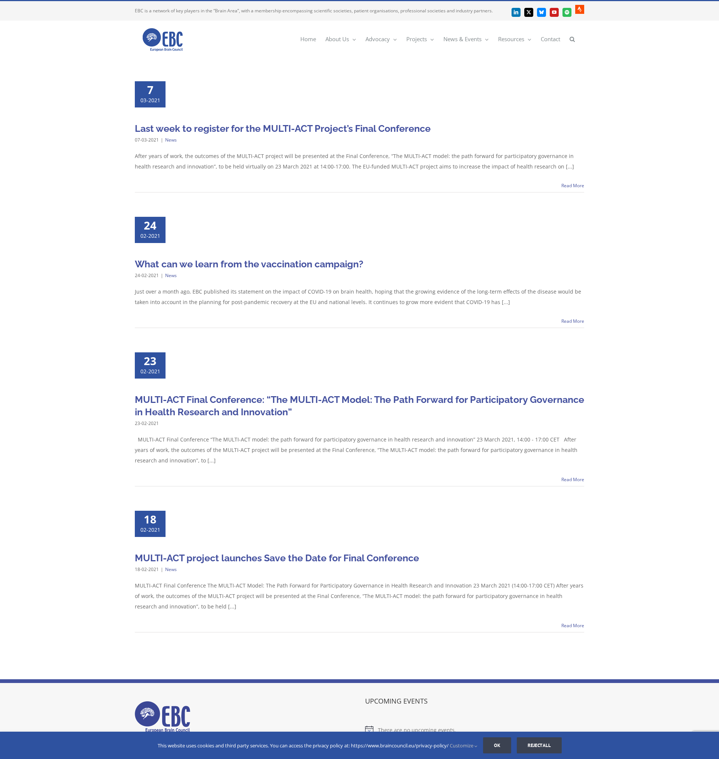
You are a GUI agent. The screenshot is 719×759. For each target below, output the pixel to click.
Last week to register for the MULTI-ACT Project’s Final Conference (283, 128)
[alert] (474, 730)
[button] (572, 39)
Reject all (539, 745)
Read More (572, 185)
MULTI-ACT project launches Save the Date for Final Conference (277, 558)
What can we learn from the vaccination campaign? (249, 264)
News (171, 140)
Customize (462, 745)
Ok (497, 745)
